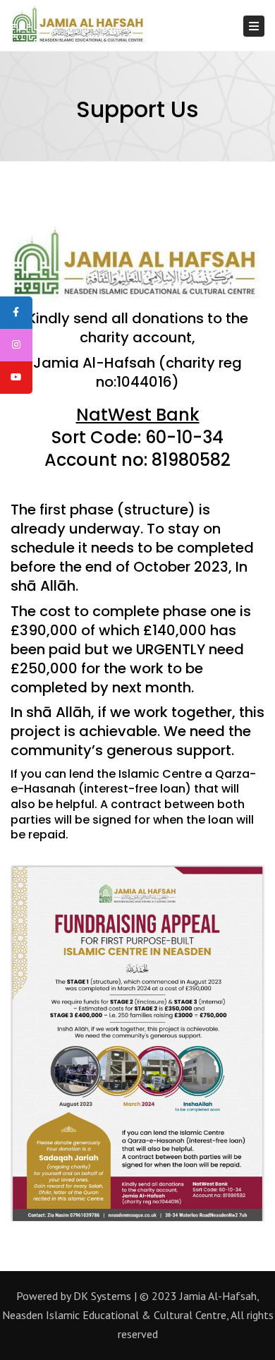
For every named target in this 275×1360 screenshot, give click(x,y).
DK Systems (102, 1296)
